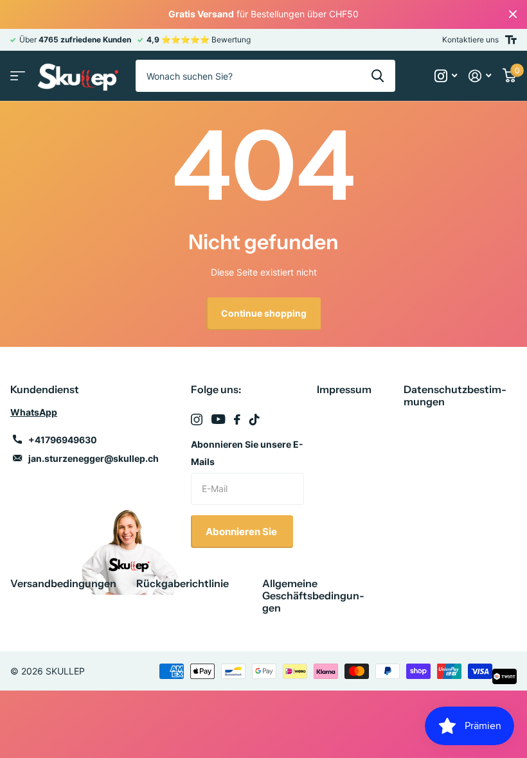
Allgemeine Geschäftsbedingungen (313, 595)
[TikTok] (254, 419)
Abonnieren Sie (242, 531)
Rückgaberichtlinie (182, 583)
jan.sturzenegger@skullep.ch (93, 458)
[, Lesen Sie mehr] (446, 76)
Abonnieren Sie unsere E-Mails (247, 453)
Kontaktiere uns (470, 39)
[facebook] (237, 419)
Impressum (344, 389)
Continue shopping (264, 313)
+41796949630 (62, 439)
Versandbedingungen (63, 583)
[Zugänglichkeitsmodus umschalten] (511, 39)
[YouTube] (218, 419)
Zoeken (377, 76)
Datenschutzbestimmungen (455, 395)
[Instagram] (196, 419)
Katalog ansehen (17, 76)
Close (513, 14)
